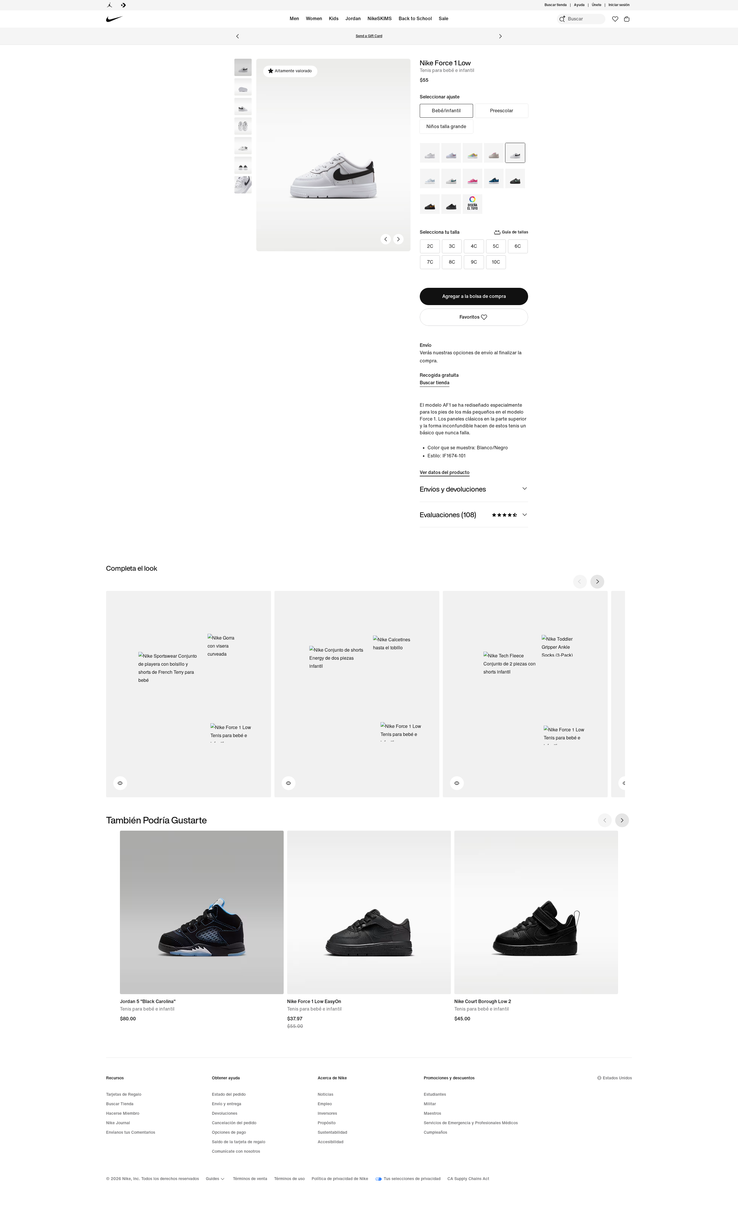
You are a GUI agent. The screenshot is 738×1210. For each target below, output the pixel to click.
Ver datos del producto (445, 472)
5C (496, 246)
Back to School (415, 18)
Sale (443, 18)
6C (518, 246)
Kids (333, 18)
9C (474, 262)
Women (314, 18)
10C (496, 262)
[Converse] (123, 5)
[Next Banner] (500, 36)
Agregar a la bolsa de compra (474, 296)
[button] (243, 87)
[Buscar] (562, 19)
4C (474, 246)
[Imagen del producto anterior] (386, 239)
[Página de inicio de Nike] (114, 19)
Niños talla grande (446, 126)
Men (294, 18)
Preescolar (501, 110)
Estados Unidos (617, 1078)
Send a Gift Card (369, 36)
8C (452, 262)
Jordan (353, 18)
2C (430, 246)
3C (452, 246)
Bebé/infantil (446, 110)
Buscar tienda (434, 382)
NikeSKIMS (380, 18)
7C (430, 262)
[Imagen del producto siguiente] (398, 239)
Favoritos (469, 317)
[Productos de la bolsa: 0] (627, 19)
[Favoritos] (615, 19)
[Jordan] (109, 5)
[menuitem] (586, 5)
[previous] (580, 582)
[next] (597, 582)
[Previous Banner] (237, 36)
